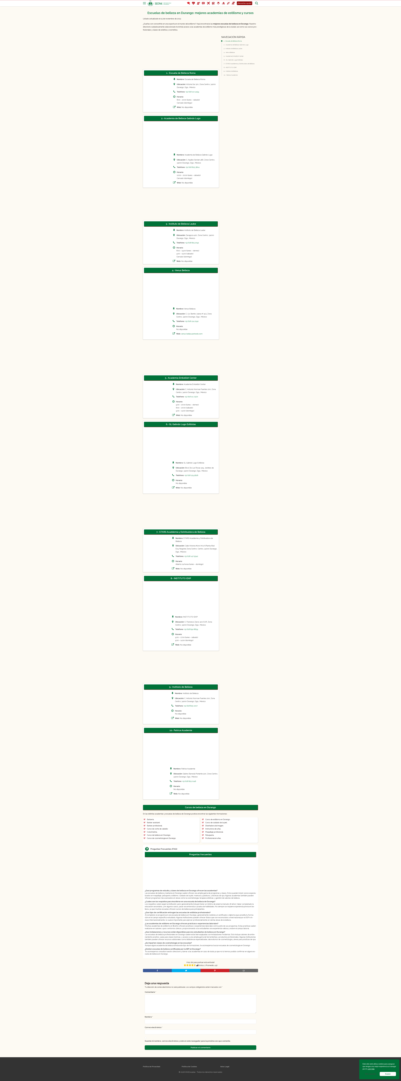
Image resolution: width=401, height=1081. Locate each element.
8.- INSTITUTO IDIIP (230, 67)
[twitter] (186, 970)
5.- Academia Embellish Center (234, 56)
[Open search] (256, 3)
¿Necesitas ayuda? (244, 3)
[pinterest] (214, 970)
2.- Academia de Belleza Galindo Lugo (236, 45)
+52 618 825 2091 (192, 243)
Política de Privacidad (151, 1067)
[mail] (243, 970)
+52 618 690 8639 (191, 629)
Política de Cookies (189, 1067)
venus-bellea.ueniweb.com (191, 334)
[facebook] (157, 970)
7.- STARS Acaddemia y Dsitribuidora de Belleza (239, 63)
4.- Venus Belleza (229, 52)
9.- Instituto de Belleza (231, 71)
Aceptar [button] (388, 1074)
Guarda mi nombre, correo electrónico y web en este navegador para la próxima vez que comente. (188, 1041)
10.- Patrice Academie (231, 75)
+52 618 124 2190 (192, 321)
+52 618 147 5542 (191, 556)
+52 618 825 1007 (190, 706)
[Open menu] (144, 3)
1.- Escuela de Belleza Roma (233, 41)
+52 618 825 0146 (189, 781)
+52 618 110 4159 (192, 92)
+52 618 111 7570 (191, 397)
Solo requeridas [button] (370, 1074)
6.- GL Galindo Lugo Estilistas (233, 60)
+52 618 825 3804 (192, 167)
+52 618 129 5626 (191, 475)
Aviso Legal (224, 1067)
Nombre (149, 1017)
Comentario (150, 992)
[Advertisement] (181, 51)
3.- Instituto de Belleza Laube (233, 48)
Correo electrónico (153, 1027)
